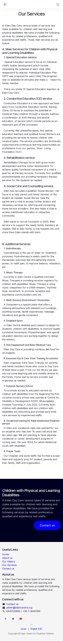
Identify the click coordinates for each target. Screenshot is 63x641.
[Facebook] (5, 619)
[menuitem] (23, 629)
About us (7, 557)
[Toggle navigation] (58, 4)
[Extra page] (13, 619)
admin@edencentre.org (19, 607)
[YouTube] (21, 619)
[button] (31, 624)
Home (5, 554)
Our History (8, 561)
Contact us (47, 525)
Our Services (9, 565)
